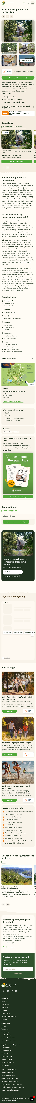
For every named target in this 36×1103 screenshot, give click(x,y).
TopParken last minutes (13, 827)
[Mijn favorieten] (24, 3)
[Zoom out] (32, 635)
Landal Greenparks (8, 1038)
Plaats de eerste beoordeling (15, 522)
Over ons (4, 1007)
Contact (4, 1019)
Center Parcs (6, 1035)
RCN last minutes (11, 819)
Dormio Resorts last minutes (15, 833)
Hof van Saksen (6, 1051)
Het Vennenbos (6, 1048)
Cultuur (19, 632)
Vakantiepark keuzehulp (13, 838)
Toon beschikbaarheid (17, 78)
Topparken (5, 1029)
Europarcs (5, 1032)
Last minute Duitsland (13, 817)
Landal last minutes (12, 825)
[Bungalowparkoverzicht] (8, 3)
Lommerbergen (7, 1059)
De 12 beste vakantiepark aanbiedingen (19, 811)
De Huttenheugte (7, 1062)
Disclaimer (5, 1004)
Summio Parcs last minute (14, 830)
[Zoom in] (32, 632)
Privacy (4, 1001)
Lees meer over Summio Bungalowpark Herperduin (16, 107)
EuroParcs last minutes (13, 822)
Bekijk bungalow (16, 161)
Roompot (4, 1026)
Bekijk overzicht (9, 947)
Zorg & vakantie (7, 1072)
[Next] (8, 167)
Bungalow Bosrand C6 (11, 155)
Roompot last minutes (13, 835)
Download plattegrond (12, 401)
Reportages (5, 1013)
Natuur (8, 632)
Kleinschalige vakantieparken (11, 1084)
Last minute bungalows (13, 814)
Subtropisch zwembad (9, 1078)
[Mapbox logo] (6, 658)
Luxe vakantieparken (8, 1075)
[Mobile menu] (33, 3)
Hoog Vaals (5, 1053)
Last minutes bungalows (10, 1090)
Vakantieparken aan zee (10, 1081)
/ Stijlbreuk (13, 1100)
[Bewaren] (11, 16)
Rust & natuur (7, 431)
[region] (18, 645)
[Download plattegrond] (18, 374)
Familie (16, 431)
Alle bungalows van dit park (13, 126)
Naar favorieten (10, 576)
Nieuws (4, 1010)
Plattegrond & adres (8, 358)
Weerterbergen (6, 1056)
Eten (29, 632)
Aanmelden (18, 973)
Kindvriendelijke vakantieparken (12, 1087)
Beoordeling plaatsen (10, 511)
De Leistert (5, 1065)
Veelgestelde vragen (8, 1016)
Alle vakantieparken (8, 1041)
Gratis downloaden (17, 497)
